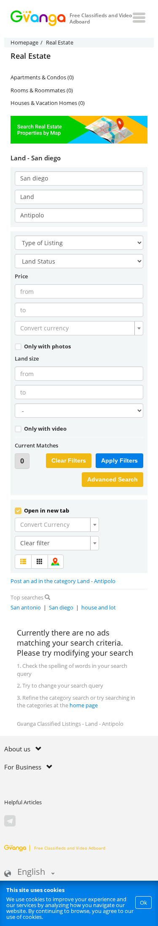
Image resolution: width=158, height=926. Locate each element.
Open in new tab (46, 510)
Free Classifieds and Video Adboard (69, 848)
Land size (27, 358)
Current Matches (36, 445)
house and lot (98, 607)
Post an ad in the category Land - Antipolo (63, 581)
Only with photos (47, 346)
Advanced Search (112, 479)
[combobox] (79, 328)
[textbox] (76, 328)
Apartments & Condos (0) (42, 77)
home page (84, 705)
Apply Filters (119, 460)
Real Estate (31, 56)
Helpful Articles (23, 802)
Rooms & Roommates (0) (42, 90)
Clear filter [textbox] (35, 543)
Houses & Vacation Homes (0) (48, 103)
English (31, 872)
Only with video (45, 428)
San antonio (26, 607)
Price (21, 276)
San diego (61, 607)
